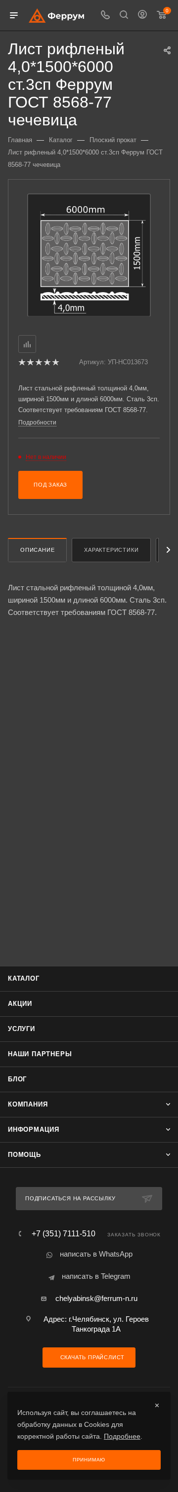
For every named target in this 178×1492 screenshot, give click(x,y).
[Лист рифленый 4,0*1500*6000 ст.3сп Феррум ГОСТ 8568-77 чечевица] (89, 254)
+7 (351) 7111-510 (63, 1234)
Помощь (24, 1154)
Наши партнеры (40, 1054)
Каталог (24, 978)
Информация (33, 1129)
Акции (20, 1003)
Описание (37, 550)
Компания (27, 1104)
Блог (17, 1079)
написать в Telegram (96, 1276)
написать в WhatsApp (96, 1254)
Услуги (21, 1029)
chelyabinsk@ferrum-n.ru (96, 1298)
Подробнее (122, 1436)
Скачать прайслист (91, 1357)
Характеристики (111, 550)
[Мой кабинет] (142, 15)
